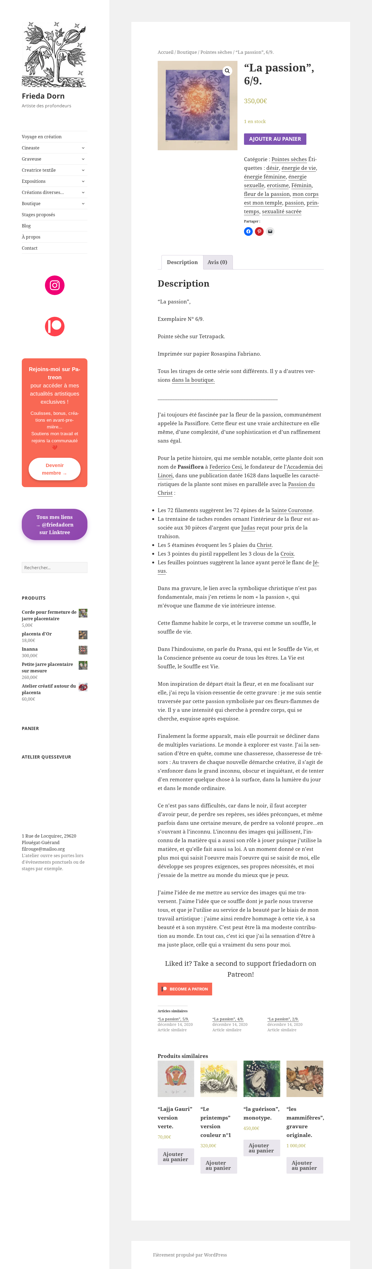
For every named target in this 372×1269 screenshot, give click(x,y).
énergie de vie (299, 167)
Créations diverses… (43, 192)
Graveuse (31, 159)
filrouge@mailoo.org (43, 849)
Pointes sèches (216, 52)
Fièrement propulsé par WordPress (190, 1255)
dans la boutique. (193, 379)
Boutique (31, 203)
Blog (26, 226)
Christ (264, 545)
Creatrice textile (39, 170)
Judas (248, 527)
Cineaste (30, 148)
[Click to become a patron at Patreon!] (241, 989)
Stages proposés (38, 215)
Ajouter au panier (275, 138)
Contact (30, 248)
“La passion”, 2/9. (283, 1019)
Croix (287, 553)
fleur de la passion (267, 194)
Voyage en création (42, 137)
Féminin (301, 185)
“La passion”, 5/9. (173, 1019)
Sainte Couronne (292, 510)
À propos (31, 237)
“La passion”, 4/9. (228, 1019)
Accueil (165, 52)
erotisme (278, 185)
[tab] (182, 262)
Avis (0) (217, 262)
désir (272, 167)
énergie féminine (265, 176)
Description (182, 262)
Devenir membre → (54, 469)
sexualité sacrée (281, 211)
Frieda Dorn (43, 96)
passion (294, 202)
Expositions (33, 181)
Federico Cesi (225, 466)
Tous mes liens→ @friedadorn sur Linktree (55, 524)
